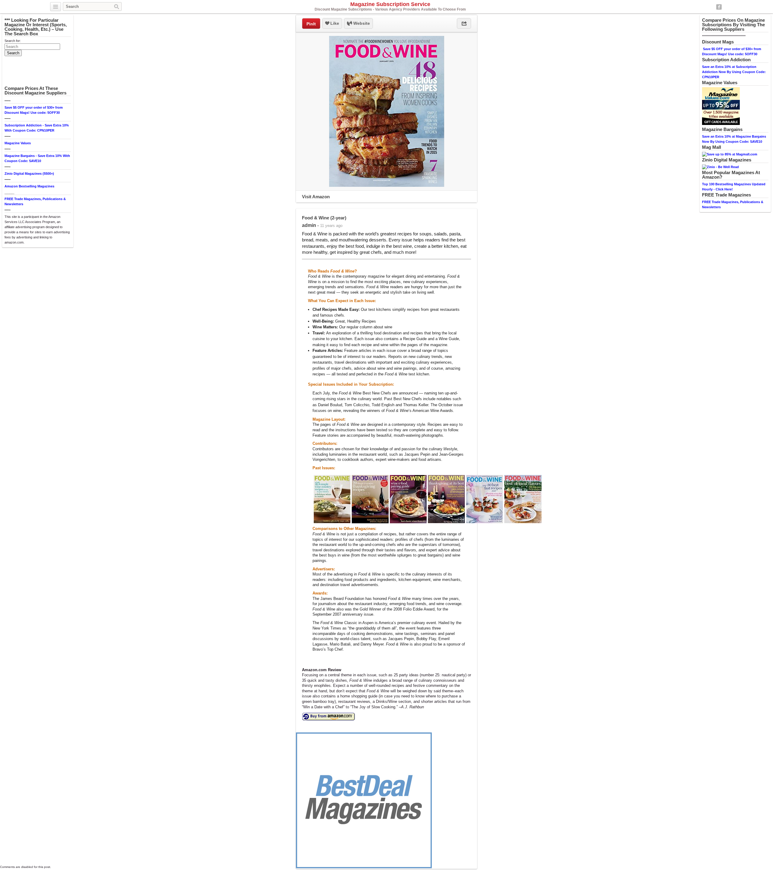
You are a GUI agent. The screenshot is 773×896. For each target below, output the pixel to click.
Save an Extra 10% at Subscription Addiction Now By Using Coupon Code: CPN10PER (734, 72)
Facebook (719, 7)
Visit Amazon (316, 196)
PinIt (311, 23)
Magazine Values (18, 143)
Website (361, 23)
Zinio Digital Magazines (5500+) (29, 173)
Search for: (13, 41)
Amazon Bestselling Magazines (29, 186)
